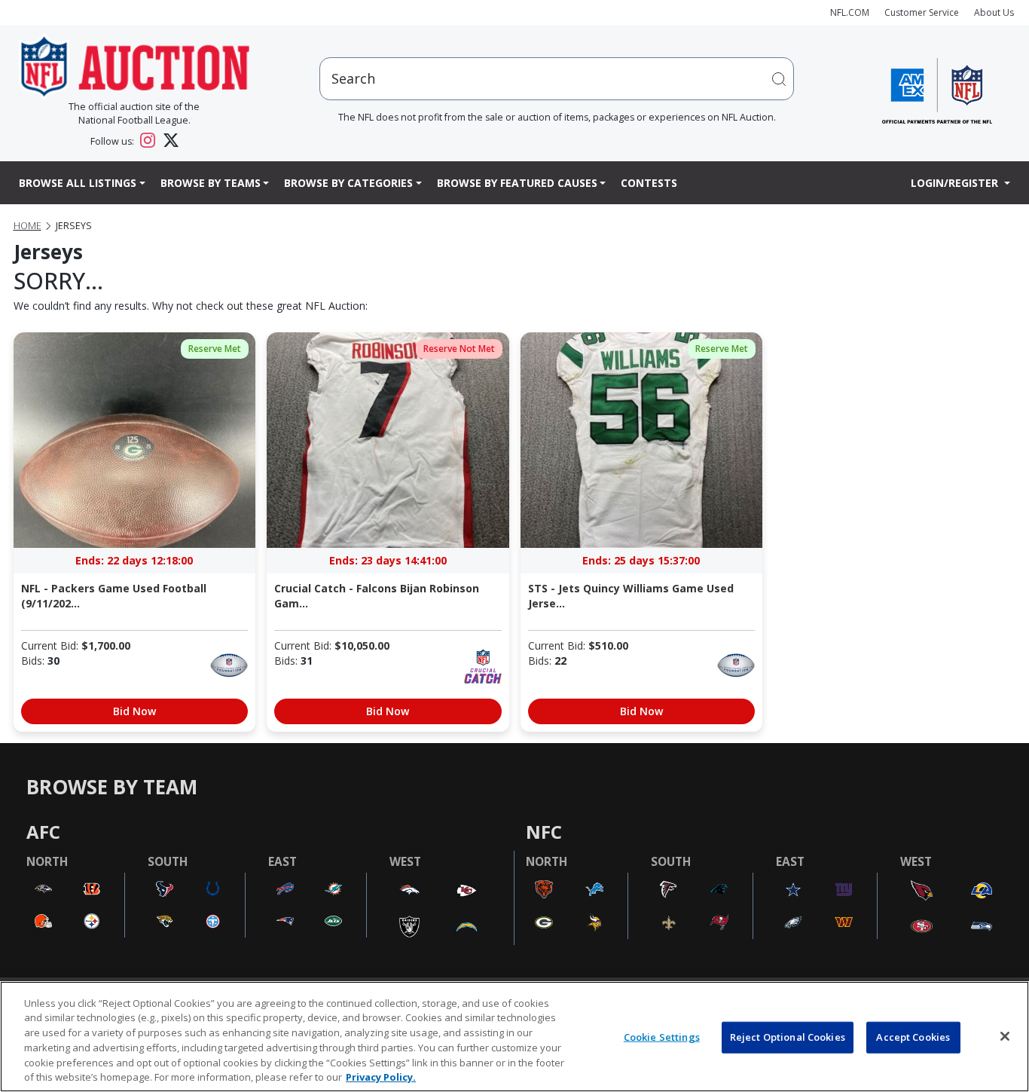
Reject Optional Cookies (787, 1037)
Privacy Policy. (381, 1076)
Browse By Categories (348, 183)
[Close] (1004, 1036)
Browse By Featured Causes (517, 183)
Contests (649, 183)
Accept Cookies (913, 1037)
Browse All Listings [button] (77, 183)
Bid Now (134, 711)
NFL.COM (849, 12)
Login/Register (956, 183)
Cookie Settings (662, 1037)
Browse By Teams (210, 183)
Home (27, 225)
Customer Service (921, 12)
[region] (514, 1036)
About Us (994, 12)
